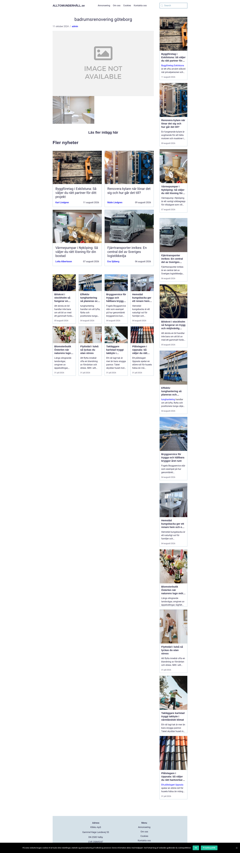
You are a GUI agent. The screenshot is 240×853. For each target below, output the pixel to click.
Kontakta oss (140, 5)
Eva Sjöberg (113, 261)
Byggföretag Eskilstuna (172, 65)
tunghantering (168, 399)
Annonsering (104, 5)
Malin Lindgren (114, 202)
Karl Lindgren (62, 202)
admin (75, 26)
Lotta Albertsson (63, 261)
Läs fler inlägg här (103, 132)
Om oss (116, 5)
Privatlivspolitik (209, 848)
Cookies (127, 5)
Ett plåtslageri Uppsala (172, 784)
